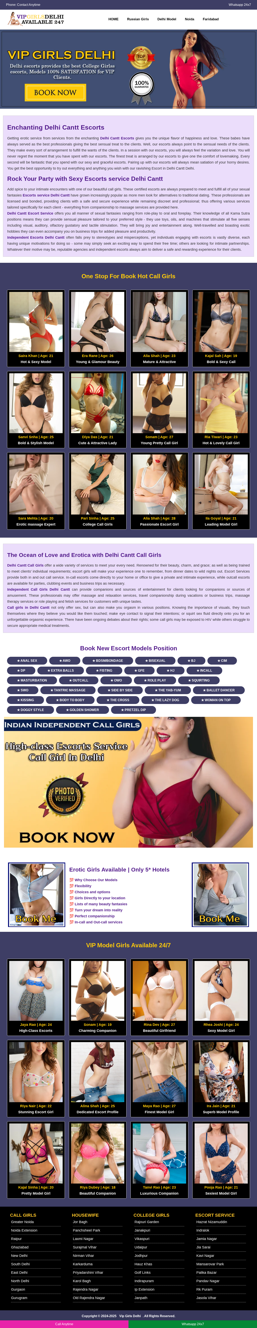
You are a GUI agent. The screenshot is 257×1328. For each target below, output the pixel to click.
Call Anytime (64, 1324)
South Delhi (20, 1264)
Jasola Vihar (206, 1298)
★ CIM (222, 660)
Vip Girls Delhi (130, 1316)
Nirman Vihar (83, 1256)
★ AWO (64, 660)
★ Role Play (155, 680)
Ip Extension (144, 1289)
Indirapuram (144, 1281)
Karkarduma (83, 1264)
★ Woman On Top (216, 700)
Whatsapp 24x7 (240, 4)
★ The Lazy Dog (165, 700)
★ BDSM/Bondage (107, 660)
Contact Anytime (28, 4)
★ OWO (116, 680)
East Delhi (19, 1273)
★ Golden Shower (82, 710)
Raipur (16, 1239)
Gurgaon (18, 1289)
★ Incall (204, 670)
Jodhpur (141, 1256)
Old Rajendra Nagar (89, 1298)
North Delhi (20, 1281)
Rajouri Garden (147, 1222)
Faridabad (211, 19)
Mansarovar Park (210, 1264)
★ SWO (22, 690)
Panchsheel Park (86, 1230)
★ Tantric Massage (68, 690)
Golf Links (143, 1273)
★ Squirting (199, 680)
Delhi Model (166, 19)
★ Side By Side (120, 690)
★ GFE (139, 670)
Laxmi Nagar (83, 1239)
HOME (113, 19)
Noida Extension (24, 1230)
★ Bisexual (155, 660)
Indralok (202, 1230)
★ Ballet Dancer (219, 690)
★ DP (21, 670)
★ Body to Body (70, 700)
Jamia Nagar (206, 1239)
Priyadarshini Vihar (88, 1273)
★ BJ (191, 660)
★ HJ (170, 670)
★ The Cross (118, 700)
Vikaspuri (142, 1239)
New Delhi (19, 1256)
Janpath (141, 1298)
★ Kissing (25, 700)
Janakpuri (142, 1230)
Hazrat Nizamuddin (211, 1222)
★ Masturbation (32, 680)
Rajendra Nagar (85, 1289)
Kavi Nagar (205, 1256)
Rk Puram (204, 1289)
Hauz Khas (143, 1264)
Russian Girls (138, 19)
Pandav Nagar (207, 1281)
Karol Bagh (82, 1281)
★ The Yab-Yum (168, 690)
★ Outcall (78, 680)
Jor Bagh (80, 1222)
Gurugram (19, 1298)
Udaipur (141, 1247)
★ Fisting (104, 670)
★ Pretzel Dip (133, 710)
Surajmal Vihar (85, 1247)
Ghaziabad (20, 1247)
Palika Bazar (206, 1273)
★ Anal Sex (27, 660)
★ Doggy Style (30, 710)
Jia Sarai (203, 1247)
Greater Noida (22, 1222)
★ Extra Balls (60, 670)
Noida (189, 19)
